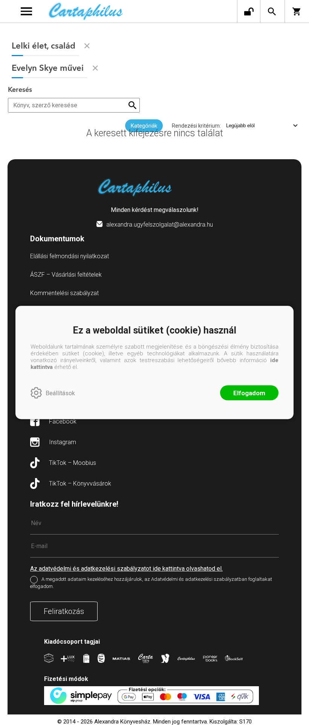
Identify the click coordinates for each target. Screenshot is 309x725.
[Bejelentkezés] (248, 11)
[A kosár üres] (297, 11)
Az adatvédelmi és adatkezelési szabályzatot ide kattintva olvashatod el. (126, 568)
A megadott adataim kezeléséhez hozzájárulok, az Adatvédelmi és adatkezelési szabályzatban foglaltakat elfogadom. (151, 582)
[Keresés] (271, 11)
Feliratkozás (64, 611)
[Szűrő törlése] (87, 46)
